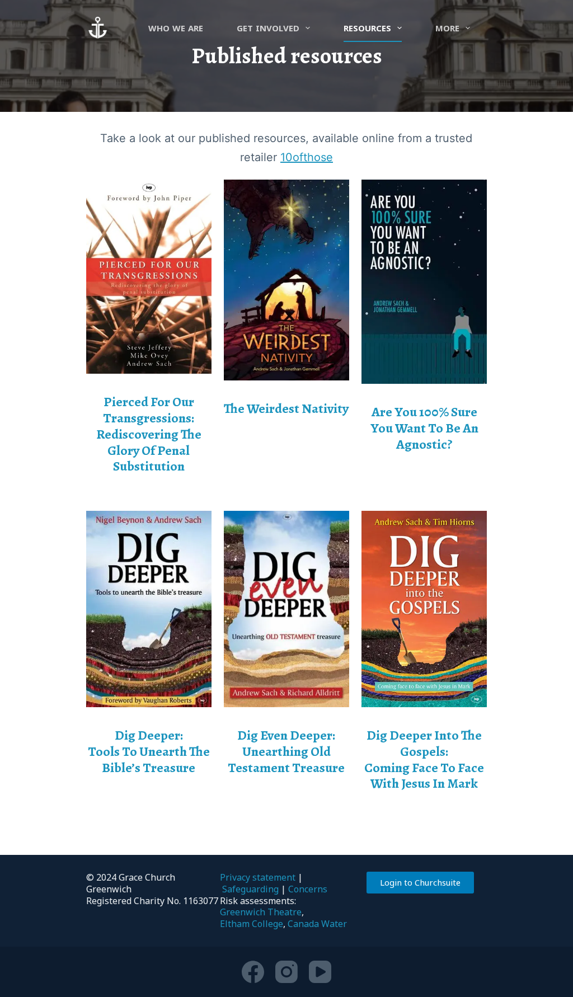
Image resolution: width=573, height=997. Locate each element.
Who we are (175, 28)
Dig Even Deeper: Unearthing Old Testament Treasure (286, 751)
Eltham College (251, 924)
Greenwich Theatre (261, 912)
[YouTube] (320, 972)
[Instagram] (286, 972)
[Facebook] (253, 972)
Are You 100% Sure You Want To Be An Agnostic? (424, 428)
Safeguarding (250, 889)
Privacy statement (257, 877)
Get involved (268, 28)
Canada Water (317, 924)
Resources (367, 28)
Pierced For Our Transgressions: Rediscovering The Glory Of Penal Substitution (148, 434)
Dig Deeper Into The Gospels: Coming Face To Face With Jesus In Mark (424, 759)
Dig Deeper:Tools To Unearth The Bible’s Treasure (149, 751)
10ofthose (306, 157)
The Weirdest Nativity (286, 408)
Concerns (307, 889)
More (447, 28)
